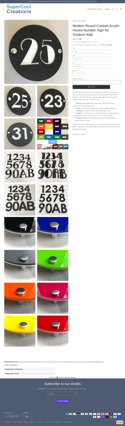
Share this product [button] (79, 134)
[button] (3, 9)
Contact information (68, 422)
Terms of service (49, 422)
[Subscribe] (76, 394)
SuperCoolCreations (13, 422)
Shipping (83, 41)
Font (74, 63)
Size (74, 48)
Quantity (75, 70)
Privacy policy (40, 422)
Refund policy (32, 422)
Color (74, 55)
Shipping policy (58, 422)
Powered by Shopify (22, 422)
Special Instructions (78, 79)
